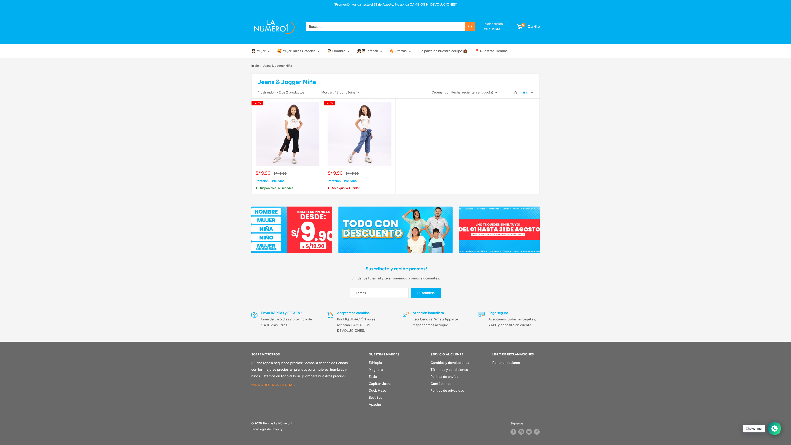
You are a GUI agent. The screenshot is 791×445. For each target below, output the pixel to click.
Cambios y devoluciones (450, 363)
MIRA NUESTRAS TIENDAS (273, 385)
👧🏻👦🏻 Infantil (367, 51)
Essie (373, 377)
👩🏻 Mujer (258, 51)
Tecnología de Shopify (266, 429)
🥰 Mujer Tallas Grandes (296, 51)
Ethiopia (375, 363)
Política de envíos (444, 377)
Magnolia (376, 370)
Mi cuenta (492, 29)
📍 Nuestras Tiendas (491, 51)
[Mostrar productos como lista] (531, 92)
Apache (375, 404)
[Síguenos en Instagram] (521, 432)
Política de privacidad (447, 390)
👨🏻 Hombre (336, 51)
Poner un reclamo (506, 363)
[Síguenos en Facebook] (513, 432)
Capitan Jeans (380, 384)
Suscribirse (426, 293)
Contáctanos (441, 384)
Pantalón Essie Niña (270, 181)
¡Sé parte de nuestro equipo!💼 (443, 51)
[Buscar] (470, 26)
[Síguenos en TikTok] (537, 432)
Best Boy (376, 397)
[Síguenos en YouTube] (529, 432)
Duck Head (377, 390)
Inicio (255, 66)
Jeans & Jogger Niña (277, 66)
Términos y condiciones (449, 370)
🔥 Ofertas (398, 51)
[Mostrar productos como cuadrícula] (525, 92)
